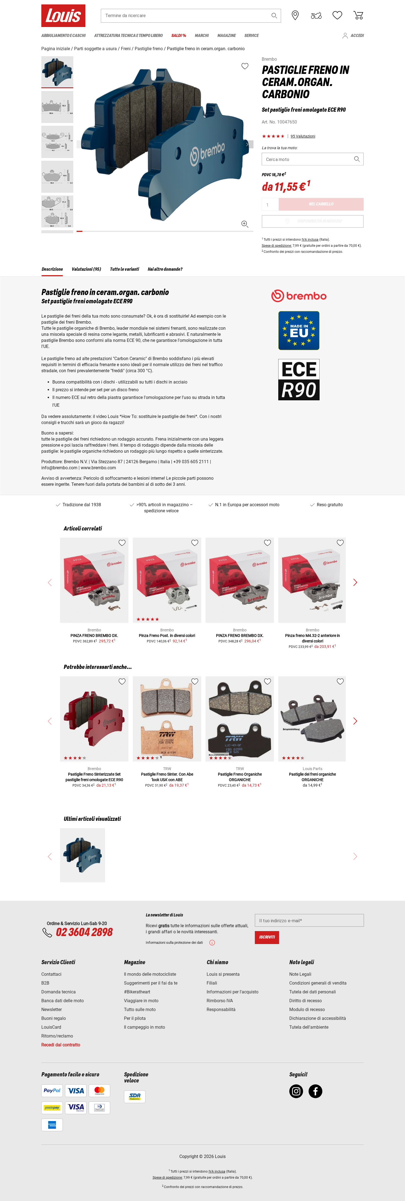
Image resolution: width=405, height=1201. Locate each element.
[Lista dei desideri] (337, 15)
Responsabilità (221, 1009)
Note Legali (300, 974)
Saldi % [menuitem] (178, 35)
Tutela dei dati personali (312, 991)
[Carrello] (358, 15)
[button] (274, 15)
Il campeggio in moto (144, 1027)
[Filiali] (295, 15)
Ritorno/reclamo (57, 1036)
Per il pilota (135, 1018)
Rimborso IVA (220, 1000)
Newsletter (51, 1009)
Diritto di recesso (305, 1000)
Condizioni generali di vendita (318, 983)
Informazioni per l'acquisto (232, 991)
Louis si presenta (223, 974)
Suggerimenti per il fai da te (150, 983)
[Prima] (248, 144)
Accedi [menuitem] (357, 35)
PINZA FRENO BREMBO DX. (94, 635)
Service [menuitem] (251, 35)
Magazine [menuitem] (226, 35)
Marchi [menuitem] (202, 35)
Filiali (212, 983)
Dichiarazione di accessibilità (317, 1018)
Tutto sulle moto (140, 1009)
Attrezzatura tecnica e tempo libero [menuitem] (128, 35)
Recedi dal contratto (60, 1044)
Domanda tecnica (58, 991)
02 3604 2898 (84, 933)
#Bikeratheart (137, 991)
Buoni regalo (53, 1018)
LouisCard (51, 1027)
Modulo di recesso (307, 1009)
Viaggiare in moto (141, 1000)
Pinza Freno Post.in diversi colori (167, 635)
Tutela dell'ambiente (308, 1027)
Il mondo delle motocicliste (150, 974)
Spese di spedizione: (277, 246)
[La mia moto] (316, 15)
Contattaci (51, 974)
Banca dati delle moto (62, 1000)
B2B (45, 983)
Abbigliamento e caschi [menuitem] (63, 35)
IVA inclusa (310, 240)
